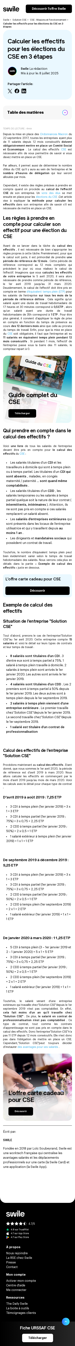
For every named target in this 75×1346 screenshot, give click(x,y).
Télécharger (22, 413)
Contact (12, 1267)
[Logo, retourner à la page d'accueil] (11, 8)
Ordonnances (49, 134)
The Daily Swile (17, 1303)
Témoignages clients (21, 1312)
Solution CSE (19, 20)
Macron (63, 134)
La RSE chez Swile (19, 1257)
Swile (6, 20)
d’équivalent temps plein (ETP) (46, 291)
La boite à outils (17, 1308)
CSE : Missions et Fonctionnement (48, 20)
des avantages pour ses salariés (38, 1047)
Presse (11, 1262)
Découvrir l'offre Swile (49, 8)
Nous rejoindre (17, 1253)
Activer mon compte (21, 1280)
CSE (64, 149)
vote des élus (52, 193)
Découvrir (37, 590)
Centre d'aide (15, 1285)
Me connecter (16, 1290)
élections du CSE (47, 197)
